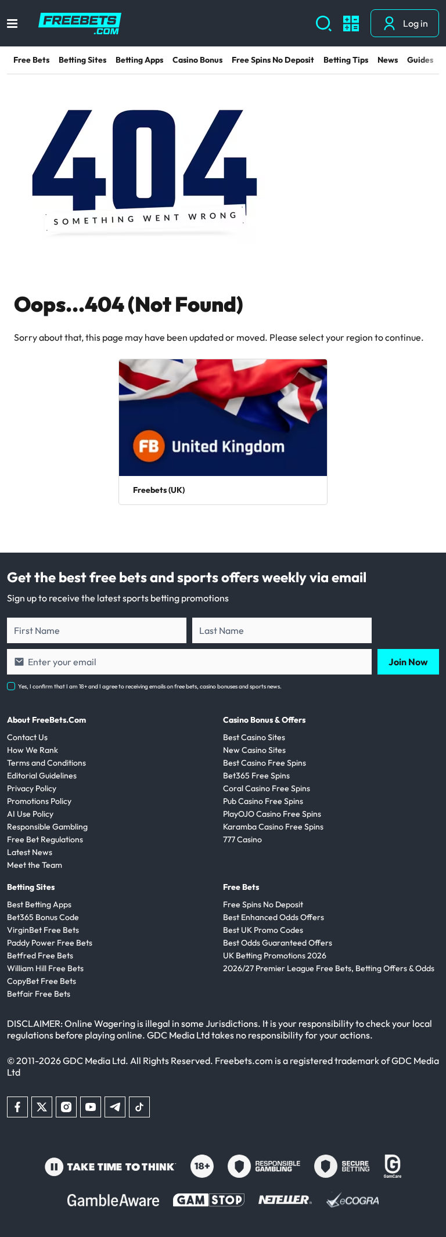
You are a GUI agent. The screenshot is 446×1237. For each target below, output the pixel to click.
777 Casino (242, 839)
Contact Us (27, 737)
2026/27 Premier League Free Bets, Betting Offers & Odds (328, 968)
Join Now (408, 662)
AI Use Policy (30, 814)
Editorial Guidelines (42, 775)
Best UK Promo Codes (263, 930)
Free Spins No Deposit (273, 60)
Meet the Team (34, 865)
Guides (420, 60)
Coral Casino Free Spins (266, 788)
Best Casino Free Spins (264, 763)
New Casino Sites (254, 750)
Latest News (29, 852)
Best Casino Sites (254, 737)
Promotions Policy (39, 801)
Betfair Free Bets (38, 994)
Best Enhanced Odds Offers (273, 917)
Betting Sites (82, 60)
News (387, 60)
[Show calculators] (351, 23)
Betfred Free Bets (40, 955)
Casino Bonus (197, 60)
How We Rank (32, 750)
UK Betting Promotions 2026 (274, 955)
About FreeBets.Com (46, 720)
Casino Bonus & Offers (264, 720)
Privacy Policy (31, 788)
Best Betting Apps (39, 904)
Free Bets (31, 60)
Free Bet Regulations (45, 839)
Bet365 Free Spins (256, 775)
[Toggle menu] (12, 23)
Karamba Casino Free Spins (273, 826)
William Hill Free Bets (45, 968)
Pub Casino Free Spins (263, 801)
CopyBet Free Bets (41, 981)
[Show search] (324, 23)
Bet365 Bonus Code (43, 917)
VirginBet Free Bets (43, 930)
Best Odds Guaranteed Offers (277, 942)
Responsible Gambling (47, 826)
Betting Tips (345, 60)
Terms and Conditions (46, 763)
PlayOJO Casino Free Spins (272, 814)
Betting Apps (139, 60)
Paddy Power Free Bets (49, 942)
